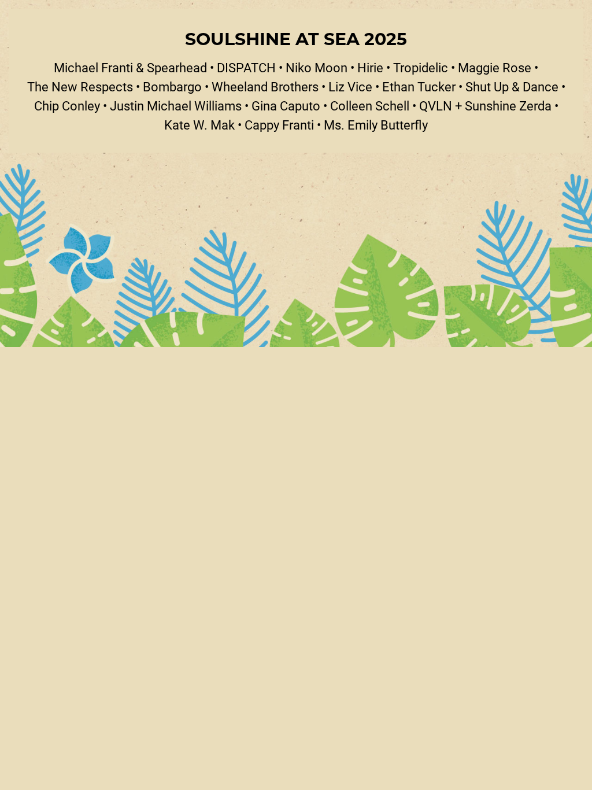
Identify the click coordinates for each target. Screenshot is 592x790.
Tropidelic (420, 67)
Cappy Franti (279, 124)
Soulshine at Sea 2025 (296, 38)
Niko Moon (316, 67)
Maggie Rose (494, 67)
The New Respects (80, 86)
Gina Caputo (285, 105)
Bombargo (172, 86)
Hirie (370, 67)
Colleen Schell (369, 105)
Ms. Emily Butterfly (376, 124)
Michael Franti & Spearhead (130, 67)
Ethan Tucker (419, 86)
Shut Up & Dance (511, 86)
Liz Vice (350, 86)
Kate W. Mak (199, 124)
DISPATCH (246, 67)
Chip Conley (67, 105)
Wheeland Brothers (265, 86)
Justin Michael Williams (176, 105)
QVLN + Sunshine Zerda (485, 105)
